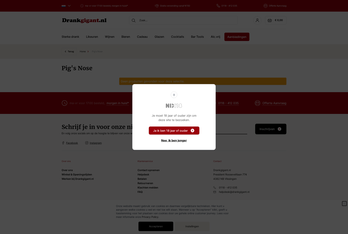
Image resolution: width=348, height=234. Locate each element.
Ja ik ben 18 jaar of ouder (170, 130)
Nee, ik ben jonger (174, 140)
